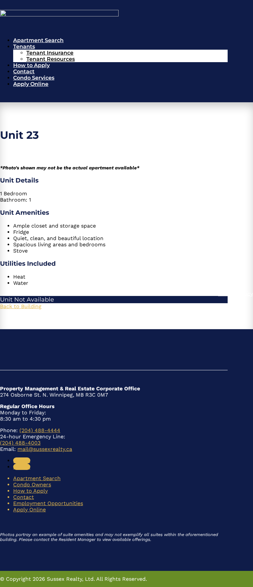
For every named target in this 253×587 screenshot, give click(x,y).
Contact (24, 71)
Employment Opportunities (48, 503)
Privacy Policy (235, 293)
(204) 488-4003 (20, 443)
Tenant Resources (50, 59)
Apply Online (30, 84)
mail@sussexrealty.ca (44, 449)
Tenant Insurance (49, 53)
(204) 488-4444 (39, 430)
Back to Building (21, 306)
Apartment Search (38, 40)
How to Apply (31, 65)
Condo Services (33, 78)
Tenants (24, 46)
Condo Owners (32, 484)
